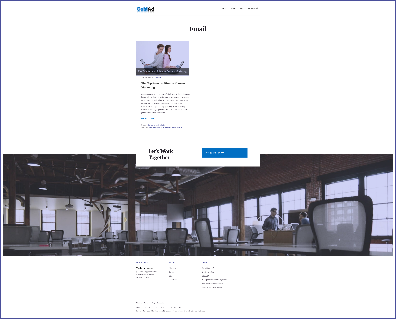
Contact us (173, 280)
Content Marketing (154, 127)
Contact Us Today (215, 153)
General (150, 125)
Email (162, 127)
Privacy (175, 311)
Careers (171, 272)
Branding (205, 276)
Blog (170, 276)
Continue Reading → (149, 119)
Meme (180, 127)
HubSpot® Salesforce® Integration (214, 280)
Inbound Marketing (159, 125)
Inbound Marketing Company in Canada (192, 311)
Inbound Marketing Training (212, 287)
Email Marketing (208, 272)
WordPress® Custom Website (212, 283)
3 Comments (157, 77)
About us (172, 268)
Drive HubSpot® (208, 268)
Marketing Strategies (171, 127)
